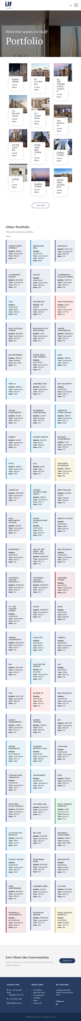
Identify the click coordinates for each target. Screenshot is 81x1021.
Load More (40, 205)
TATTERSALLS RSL (15, 147)
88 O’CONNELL (38, 81)
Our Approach (39, 995)
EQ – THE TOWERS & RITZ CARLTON (61, 85)
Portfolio (37, 998)
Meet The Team (39, 992)
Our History (38, 990)
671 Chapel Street (37, 116)
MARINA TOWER (38, 185)
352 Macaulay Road (16, 113)
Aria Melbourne (61, 123)
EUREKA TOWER (60, 153)
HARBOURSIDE (15, 80)
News (36, 1000)
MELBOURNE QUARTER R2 (61, 183)
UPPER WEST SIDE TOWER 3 (37, 150)
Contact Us (38, 1003)
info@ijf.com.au (15, 1003)
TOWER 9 (15, 180)
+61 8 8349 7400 (15, 999)
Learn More (14, 85)
